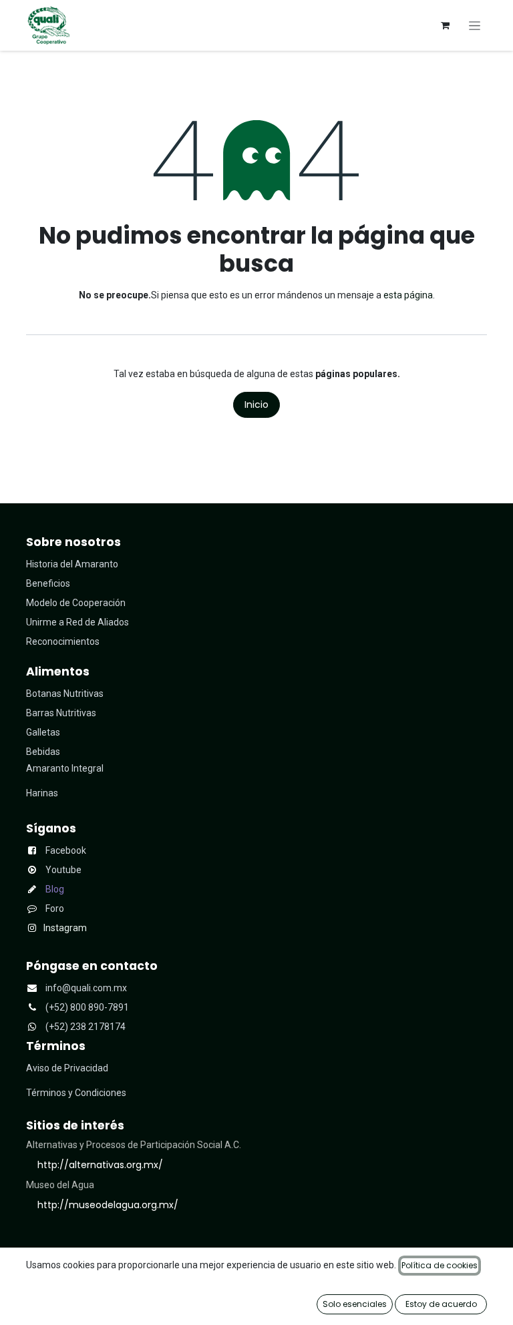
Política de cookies (439, 1265)
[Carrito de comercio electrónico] (445, 25)
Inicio (256, 404)
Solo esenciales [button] (355, 1304)
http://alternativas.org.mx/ (100, 1164)
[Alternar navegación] (474, 25)
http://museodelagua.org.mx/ (107, 1205)
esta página (408, 295)
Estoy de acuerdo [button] (441, 1304)
